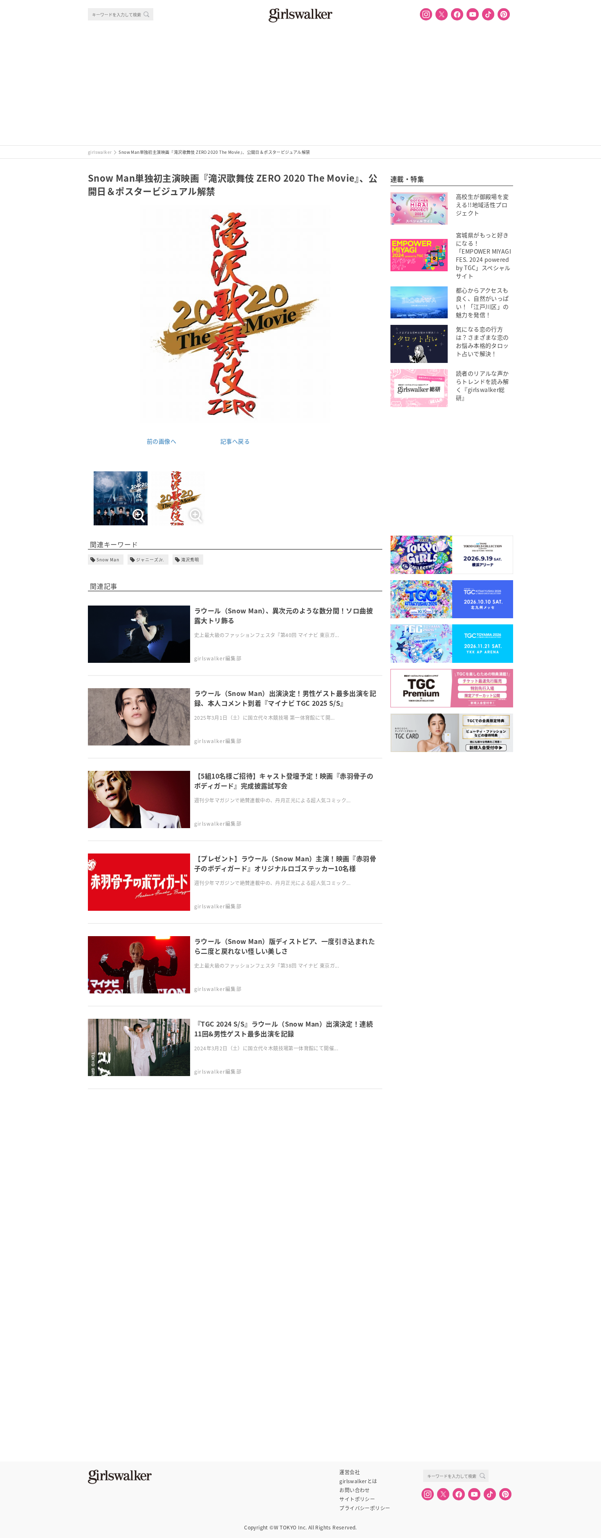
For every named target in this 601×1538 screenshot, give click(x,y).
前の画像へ (161, 441)
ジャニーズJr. (150, 559)
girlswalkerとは (358, 1481)
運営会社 (349, 1472)
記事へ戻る (235, 441)
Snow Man (107, 559)
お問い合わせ (354, 1490)
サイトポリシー (357, 1499)
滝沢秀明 (190, 559)
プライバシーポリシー (364, 1508)
